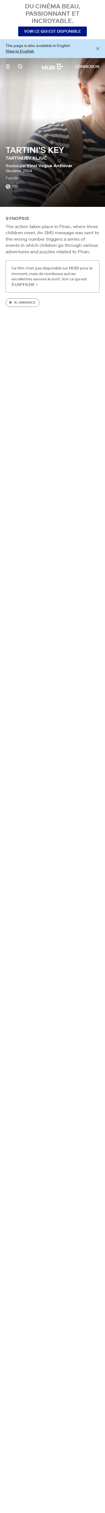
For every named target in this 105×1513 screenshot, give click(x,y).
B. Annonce (25, 302)
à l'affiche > (24, 284)
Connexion (87, 66)
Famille (12, 178)
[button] (8, 66)
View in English (20, 51)
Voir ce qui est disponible (52, 31)
